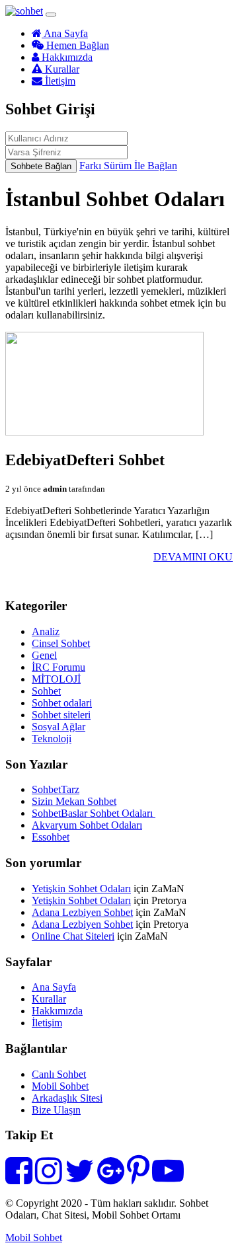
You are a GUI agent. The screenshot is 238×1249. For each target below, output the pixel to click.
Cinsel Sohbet (61, 643)
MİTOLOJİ (56, 679)
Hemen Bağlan (76, 45)
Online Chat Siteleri (73, 936)
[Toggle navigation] (51, 15)
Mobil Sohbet (60, 1086)
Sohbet (46, 691)
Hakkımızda (66, 57)
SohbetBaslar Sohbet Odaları (93, 813)
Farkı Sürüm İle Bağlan (128, 165)
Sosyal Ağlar (58, 726)
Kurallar (60, 69)
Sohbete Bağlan (41, 166)
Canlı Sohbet (59, 1074)
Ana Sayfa (65, 33)
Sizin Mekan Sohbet (74, 801)
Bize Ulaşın (56, 1110)
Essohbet (50, 837)
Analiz (46, 631)
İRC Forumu (58, 667)
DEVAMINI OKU (193, 556)
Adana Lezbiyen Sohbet (82, 912)
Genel (44, 655)
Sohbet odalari (62, 702)
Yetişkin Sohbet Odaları (81, 888)
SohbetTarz (55, 789)
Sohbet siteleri (61, 714)
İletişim (58, 81)
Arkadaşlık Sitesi (67, 1098)
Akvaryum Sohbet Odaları (87, 825)
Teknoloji (51, 738)
